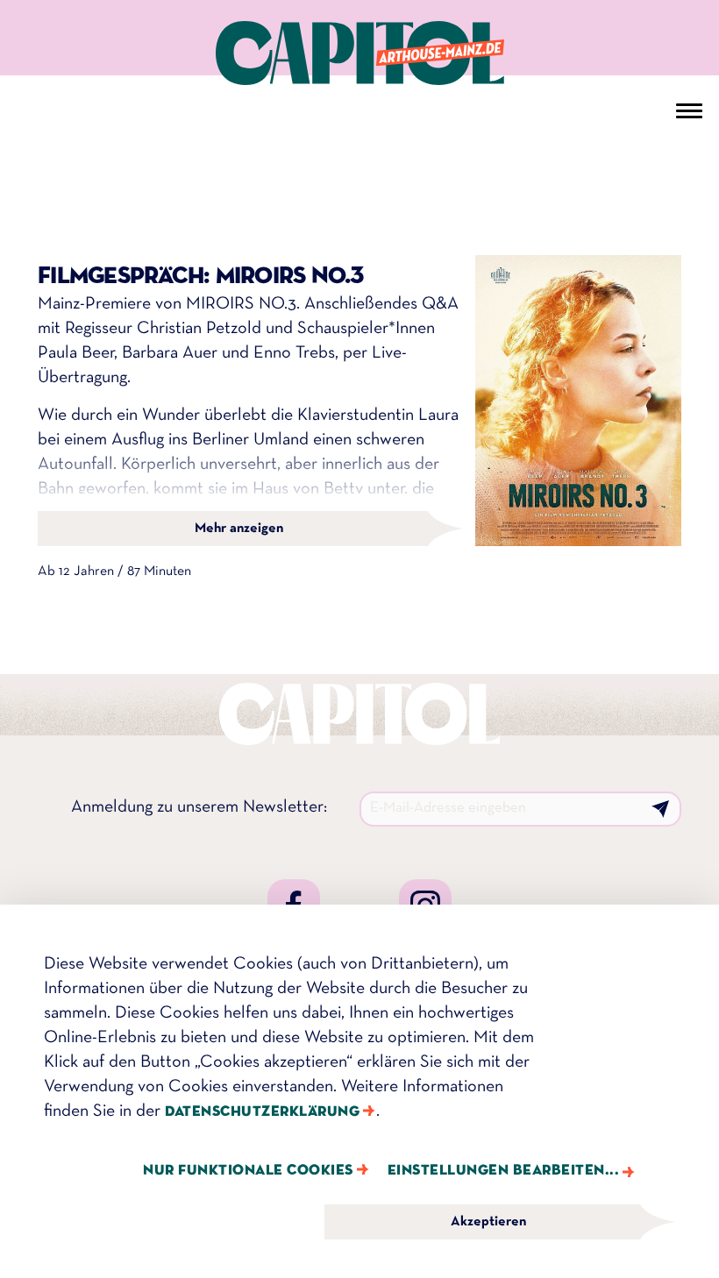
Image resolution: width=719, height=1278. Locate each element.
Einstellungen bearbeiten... (504, 1170)
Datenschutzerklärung (262, 1111)
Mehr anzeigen (239, 528)
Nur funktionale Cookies (248, 1170)
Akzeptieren (488, 1222)
